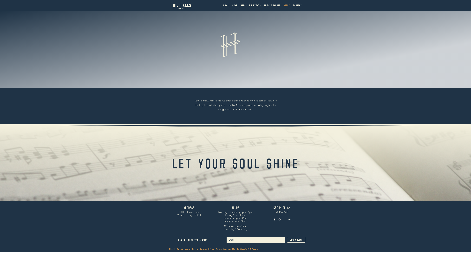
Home (226, 6)
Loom (187, 249)
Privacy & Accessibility (225, 249)
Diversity (204, 249)
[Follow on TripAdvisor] (289, 219)
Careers (195, 249)
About (287, 6)
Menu (234, 6)
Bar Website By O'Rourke (247, 249)
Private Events (272, 6)
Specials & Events (251, 6)
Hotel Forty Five (176, 249)
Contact (297, 6)
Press (212, 249)
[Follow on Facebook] (275, 219)
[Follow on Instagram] (279, 219)
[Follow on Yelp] (284, 219)
